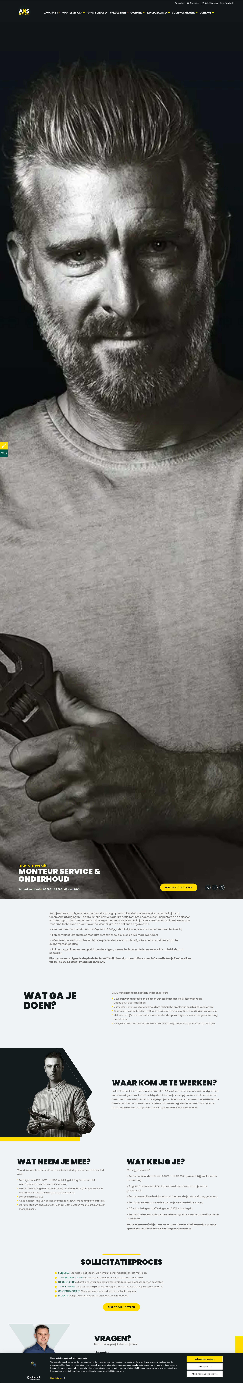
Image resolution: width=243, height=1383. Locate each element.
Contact (205, 12)
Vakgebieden (118, 12)
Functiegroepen (97, 12)
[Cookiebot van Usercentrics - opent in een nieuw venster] (34, 1378)
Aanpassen (203, 1366)
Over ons (136, 12)
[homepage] (24, 12)
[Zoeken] (176, 3)
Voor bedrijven (72, 12)
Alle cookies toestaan (204, 1359)
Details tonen (56, 1378)
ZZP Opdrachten (157, 12)
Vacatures (51, 12)
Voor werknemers (183, 12)
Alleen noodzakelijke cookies (204, 1374)
